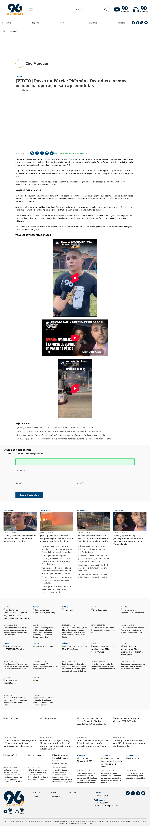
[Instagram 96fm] (133, 22)
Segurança (92, 22)
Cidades (121, 22)
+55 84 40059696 (101, 795)
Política (63, 22)
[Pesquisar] (105, 9)
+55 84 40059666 (101, 802)
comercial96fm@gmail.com (106, 805)
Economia (6, 22)
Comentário (20, 470)
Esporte (35, 22)
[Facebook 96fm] (137, 22)
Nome (18, 483)
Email (79, 483)
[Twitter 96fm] (141, 22)
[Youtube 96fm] (146, 22)
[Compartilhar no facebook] (37, 153)
